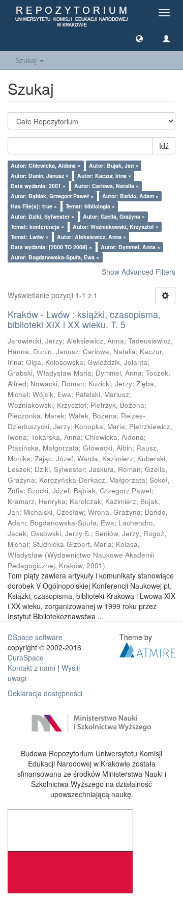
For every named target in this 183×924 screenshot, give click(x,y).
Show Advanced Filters (138, 272)
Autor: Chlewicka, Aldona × (45, 165)
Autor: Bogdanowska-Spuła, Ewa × (55, 257)
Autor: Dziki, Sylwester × (42, 216)
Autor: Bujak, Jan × (113, 165)
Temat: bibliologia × (90, 206)
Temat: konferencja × (37, 226)
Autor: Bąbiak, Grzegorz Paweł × (52, 196)
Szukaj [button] (27, 60)
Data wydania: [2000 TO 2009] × (51, 247)
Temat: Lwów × (29, 237)
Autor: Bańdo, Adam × (130, 196)
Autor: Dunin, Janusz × (40, 175)
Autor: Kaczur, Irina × (104, 175)
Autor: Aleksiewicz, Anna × (91, 237)
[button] (139, 38)
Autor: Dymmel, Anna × (130, 247)
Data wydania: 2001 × (38, 186)
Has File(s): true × (34, 206)
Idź (164, 146)
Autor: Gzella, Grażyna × (114, 216)
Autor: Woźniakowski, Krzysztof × (116, 226)
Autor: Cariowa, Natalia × (106, 186)
